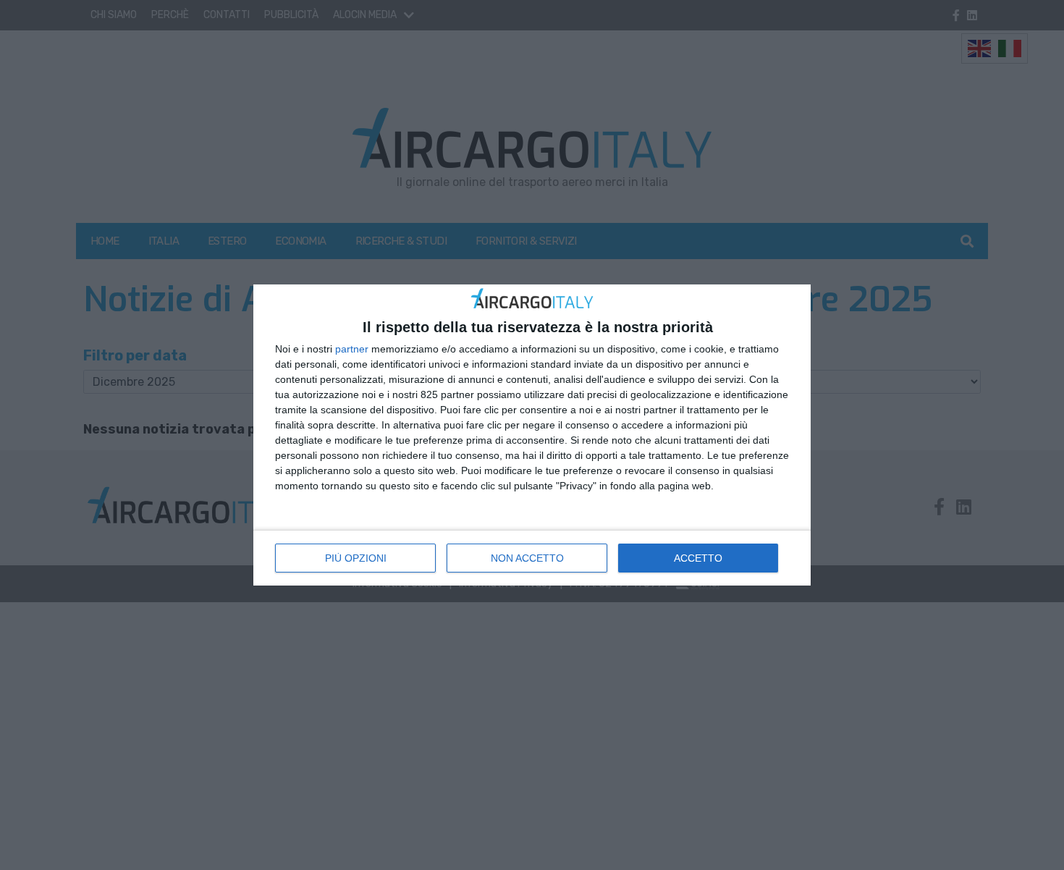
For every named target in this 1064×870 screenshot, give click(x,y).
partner (351, 349)
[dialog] (532, 435)
